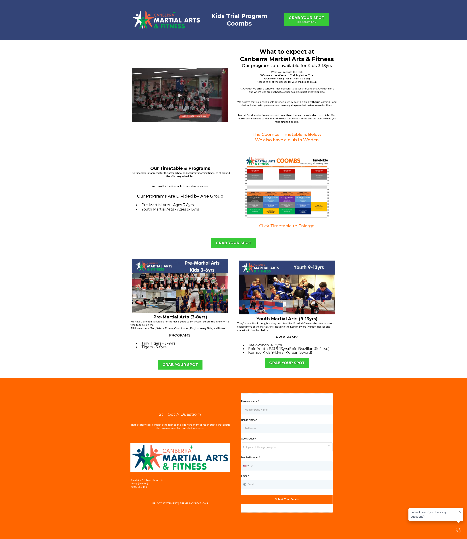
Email (245, 476)
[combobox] (287, 447)
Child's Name (249, 419)
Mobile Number (250, 457)
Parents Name (250, 401)
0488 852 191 (139, 486)
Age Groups (248, 438)
